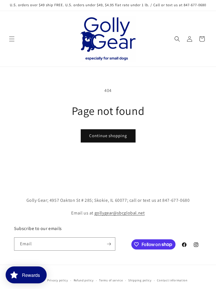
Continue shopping (108, 135)
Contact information (172, 280)
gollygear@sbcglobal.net (119, 213)
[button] (12, 39)
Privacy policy (57, 280)
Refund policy (84, 280)
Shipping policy (140, 280)
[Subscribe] (109, 244)
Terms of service (111, 280)
